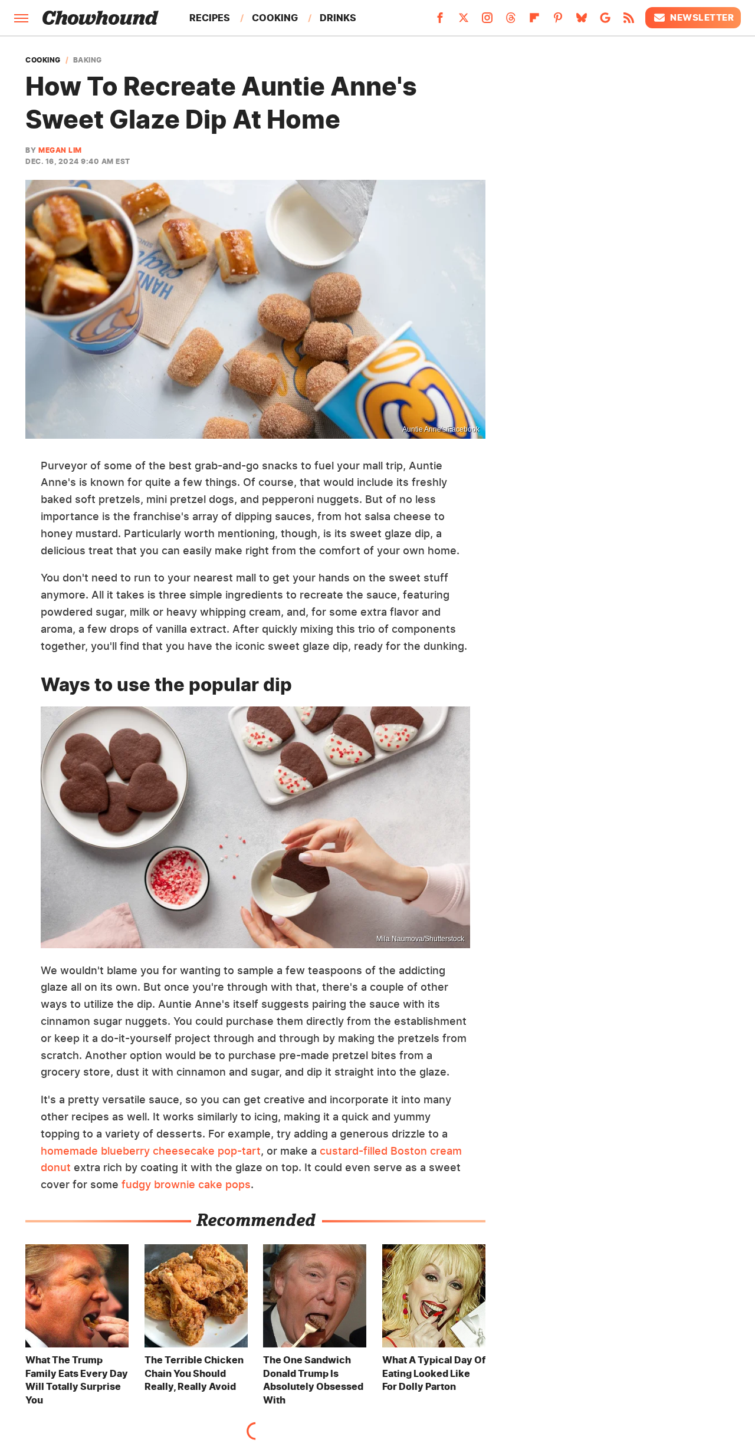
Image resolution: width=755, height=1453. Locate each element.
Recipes (209, 18)
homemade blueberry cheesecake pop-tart (151, 1151)
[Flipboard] (534, 21)
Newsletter (702, 17)
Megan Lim (60, 150)
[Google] (605, 21)
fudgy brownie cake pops (186, 1184)
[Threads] (511, 21)
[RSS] (629, 21)
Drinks (338, 18)
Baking (87, 60)
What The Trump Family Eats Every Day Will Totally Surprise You (76, 1379)
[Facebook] (440, 21)
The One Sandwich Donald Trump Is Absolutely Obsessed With (313, 1379)
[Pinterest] (558, 21)
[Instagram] (487, 21)
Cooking (275, 18)
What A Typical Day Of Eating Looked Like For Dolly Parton (433, 1373)
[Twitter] (464, 21)
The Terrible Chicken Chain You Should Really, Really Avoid (194, 1373)
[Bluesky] (582, 21)
